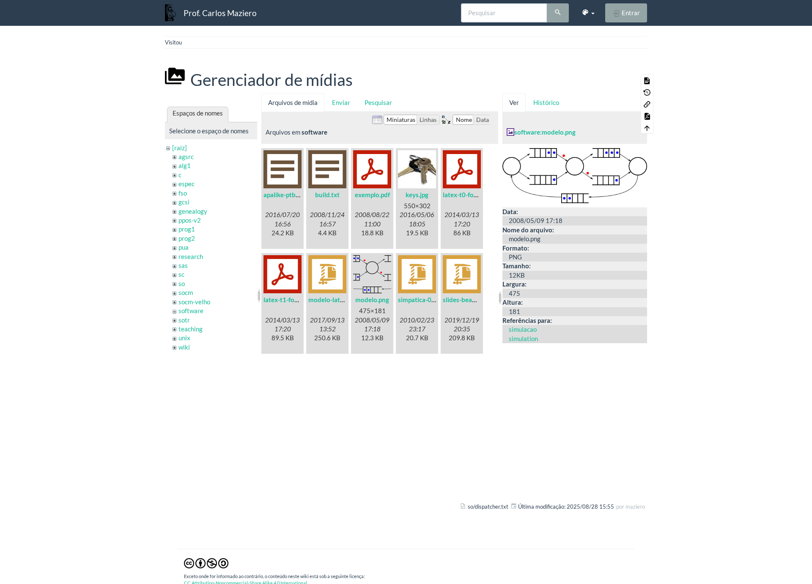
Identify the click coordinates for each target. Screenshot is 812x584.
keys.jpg (417, 194)
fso (182, 193)
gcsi (183, 202)
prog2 (186, 238)
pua (183, 247)
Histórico (546, 102)
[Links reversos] (647, 104)
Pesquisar (378, 102)
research (190, 256)
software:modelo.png (545, 132)
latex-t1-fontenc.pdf (292, 299)
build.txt (327, 194)
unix (184, 338)
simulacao (523, 329)
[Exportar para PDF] (647, 115)
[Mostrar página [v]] (647, 80)
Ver (514, 102)
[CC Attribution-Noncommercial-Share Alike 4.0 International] (206, 562)
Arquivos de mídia (293, 102)
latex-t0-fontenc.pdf (472, 194)
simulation (523, 338)
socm (185, 292)
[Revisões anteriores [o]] (647, 92)
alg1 (184, 165)
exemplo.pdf (372, 194)
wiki (184, 347)
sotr (184, 320)
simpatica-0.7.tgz (422, 299)
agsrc (186, 156)
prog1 (186, 229)
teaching (190, 329)
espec (186, 183)
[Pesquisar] (558, 13)
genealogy (192, 211)
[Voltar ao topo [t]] (647, 127)
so (181, 283)
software (190, 310)
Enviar (341, 102)
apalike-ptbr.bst (285, 194)
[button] (588, 12)
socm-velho (194, 302)
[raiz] (179, 148)
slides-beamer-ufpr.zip (474, 299)
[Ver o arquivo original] (574, 175)
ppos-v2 (189, 220)
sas (183, 265)
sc (181, 274)
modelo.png (372, 299)
